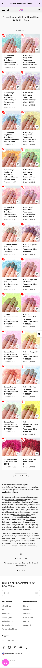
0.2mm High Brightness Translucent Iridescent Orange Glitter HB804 (11, 174)
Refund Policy (7, 621)
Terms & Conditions (9, 629)
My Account (27, 610)
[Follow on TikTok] (26, 647)
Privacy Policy (7, 625)
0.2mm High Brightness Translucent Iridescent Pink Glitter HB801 (29, 212)
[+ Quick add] (18, 50)
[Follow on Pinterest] (15, 647)
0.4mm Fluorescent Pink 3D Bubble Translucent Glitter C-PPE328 (30, 319)
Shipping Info (7, 617)
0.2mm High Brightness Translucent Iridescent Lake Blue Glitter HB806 (11, 60)
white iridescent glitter (22, 515)
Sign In (25, 606)
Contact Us (27, 625)
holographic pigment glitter (15, 500)
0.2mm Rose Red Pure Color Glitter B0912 (10, 461)
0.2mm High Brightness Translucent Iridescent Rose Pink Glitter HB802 (11, 212)
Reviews (26, 621)
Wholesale (6, 614)
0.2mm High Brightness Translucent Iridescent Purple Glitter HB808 (29, 97)
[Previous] (2, 3)
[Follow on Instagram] (9, 647)
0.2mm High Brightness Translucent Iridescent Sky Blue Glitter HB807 (11, 137)
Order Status (28, 617)
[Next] (39, 3)
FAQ (3, 610)
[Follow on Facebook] (3, 647)
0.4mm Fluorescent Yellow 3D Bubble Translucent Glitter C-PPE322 (30, 426)
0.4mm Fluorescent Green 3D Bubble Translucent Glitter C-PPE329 (11, 319)
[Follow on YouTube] (20, 647)
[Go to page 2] (26, 476)
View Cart (26, 614)
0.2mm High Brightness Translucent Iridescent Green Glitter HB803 (29, 174)
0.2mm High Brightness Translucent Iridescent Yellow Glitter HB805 (29, 137)
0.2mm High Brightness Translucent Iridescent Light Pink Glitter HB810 (30, 60)
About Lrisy (6, 606)
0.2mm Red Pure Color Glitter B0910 (29, 461)
